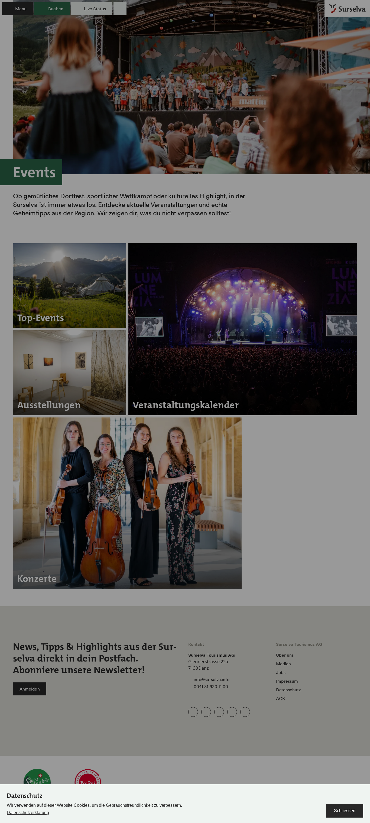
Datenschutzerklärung (28, 812)
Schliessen (344, 810)
